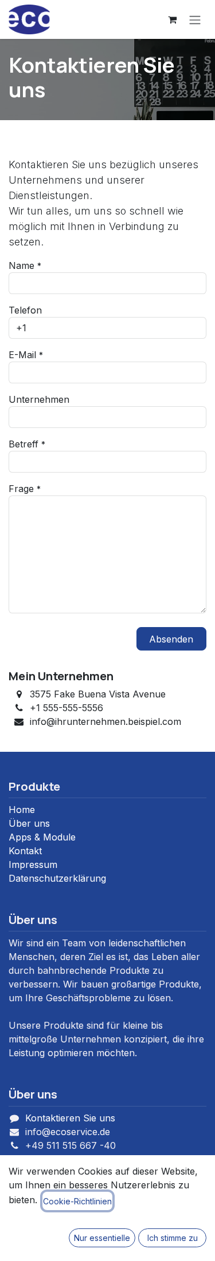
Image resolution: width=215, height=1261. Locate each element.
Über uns (29, 823)
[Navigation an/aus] (194, 19)
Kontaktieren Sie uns (70, 1118)
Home (22, 809)
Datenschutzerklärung (57, 878)
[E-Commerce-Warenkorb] (172, 19)
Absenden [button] (171, 639)
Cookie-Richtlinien (77, 1201)
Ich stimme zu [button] (172, 1238)
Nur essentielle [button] (102, 1238)
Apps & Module (42, 837)
